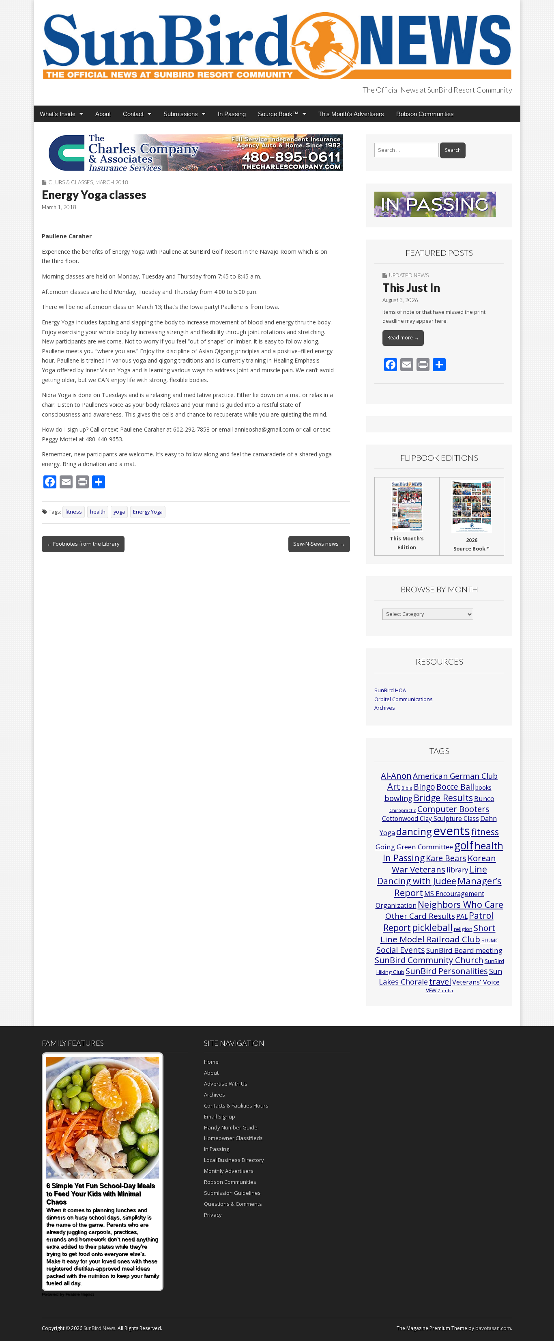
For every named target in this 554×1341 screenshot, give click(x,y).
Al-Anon (396, 775)
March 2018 (111, 182)
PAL (462, 916)
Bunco (484, 798)
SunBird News (99, 1328)
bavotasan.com (493, 1328)
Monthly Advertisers (228, 1171)
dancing (414, 831)
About (103, 113)
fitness (73, 511)
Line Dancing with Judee (432, 875)
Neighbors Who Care (460, 904)
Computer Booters (453, 808)
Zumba (445, 990)
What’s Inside (57, 113)
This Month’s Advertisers (351, 113)
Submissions (180, 113)
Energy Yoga (148, 511)
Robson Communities (425, 113)
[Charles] (196, 152)
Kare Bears (446, 858)
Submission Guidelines (232, 1192)
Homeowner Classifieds (233, 1138)
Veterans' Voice (476, 982)
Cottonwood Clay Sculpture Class (430, 818)
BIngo (424, 787)
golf (463, 845)
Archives (384, 707)
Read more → (403, 337)
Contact (133, 113)
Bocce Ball (455, 786)
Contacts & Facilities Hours (236, 1105)
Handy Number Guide (231, 1127)
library (457, 870)
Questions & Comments (233, 1203)
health (97, 511)
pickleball (432, 927)
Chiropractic (402, 810)
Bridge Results (443, 797)
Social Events (400, 949)
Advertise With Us (225, 1083)
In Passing (232, 113)
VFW (431, 990)
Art (393, 786)
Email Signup (219, 1116)
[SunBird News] (277, 41)
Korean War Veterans (444, 863)
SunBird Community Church (429, 959)
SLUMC (489, 940)
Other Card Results (420, 916)
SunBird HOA (390, 690)
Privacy (213, 1214)
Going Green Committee (414, 846)
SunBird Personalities (447, 970)
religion (463, 929)
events (451, 831)
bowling (398, 798)
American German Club (455, 776)
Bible (407, 788)
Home (211, 1061)
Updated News (409, 275)
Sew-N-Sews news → (319, 543)
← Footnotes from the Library (83, 543)
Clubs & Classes (70, 182)
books (483, 787)
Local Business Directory (234, 1160)
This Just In (411, 287)
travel (440, 981)
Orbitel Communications (403, 699)
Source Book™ (278, 113)
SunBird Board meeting (464, 950)
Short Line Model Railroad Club (438, 933)
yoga (119, 511)
